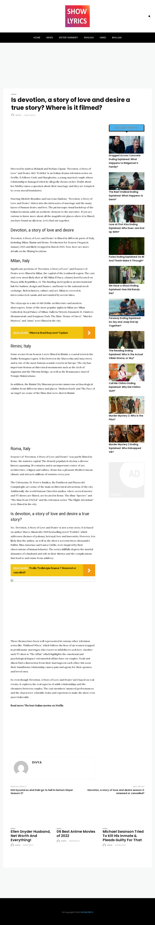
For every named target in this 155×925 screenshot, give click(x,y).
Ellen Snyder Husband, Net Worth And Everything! (31, 835)
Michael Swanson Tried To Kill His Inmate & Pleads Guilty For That (123, 835)
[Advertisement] (53, 145)
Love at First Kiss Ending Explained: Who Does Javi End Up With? (126, 228)
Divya (18, 115)
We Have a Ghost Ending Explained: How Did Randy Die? (124, 289)
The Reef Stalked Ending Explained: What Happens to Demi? (126, 195)
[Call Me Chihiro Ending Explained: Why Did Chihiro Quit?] (126, 372)
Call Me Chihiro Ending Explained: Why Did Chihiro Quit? (124, 387)
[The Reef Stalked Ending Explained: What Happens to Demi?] (126, 181)
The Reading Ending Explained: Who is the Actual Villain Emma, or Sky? (126, 354)
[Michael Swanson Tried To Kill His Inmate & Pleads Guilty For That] (123, 811)
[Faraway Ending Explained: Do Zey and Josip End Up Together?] (126, 307)
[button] (149, 16)
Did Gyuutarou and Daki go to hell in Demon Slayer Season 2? (42, 791)
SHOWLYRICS (87, 912)
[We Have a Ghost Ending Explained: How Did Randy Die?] (126, 275)
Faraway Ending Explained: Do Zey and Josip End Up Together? (125, 322)
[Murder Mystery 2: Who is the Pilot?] (126, 405)
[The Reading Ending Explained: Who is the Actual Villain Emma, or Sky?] (126, 340)
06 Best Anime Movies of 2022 (76, 833)
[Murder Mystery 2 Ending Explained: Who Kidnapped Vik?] (126, 433)
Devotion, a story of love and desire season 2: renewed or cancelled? (115, 791)
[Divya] (13, 115)
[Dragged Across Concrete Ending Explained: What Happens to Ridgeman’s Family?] (126, 145)
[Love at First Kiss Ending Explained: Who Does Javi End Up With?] (126, 213)
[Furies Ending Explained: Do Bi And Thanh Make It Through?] (126, 246)
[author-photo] (13, 845)
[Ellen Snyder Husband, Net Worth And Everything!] (31, 811)
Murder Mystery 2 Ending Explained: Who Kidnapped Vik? (125, 448)
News (13, 94)
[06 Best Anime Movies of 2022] (77, 811)
